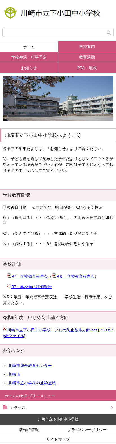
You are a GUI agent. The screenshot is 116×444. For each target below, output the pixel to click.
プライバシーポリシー (87, 429)
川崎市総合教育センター (30, 365)
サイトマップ (58, 439)
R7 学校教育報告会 (29, 276)
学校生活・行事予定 (29, 57)
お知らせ (29, 68)
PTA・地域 (87, 68)
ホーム (29, 47)
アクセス (18, 407)
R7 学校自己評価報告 (31, 287)
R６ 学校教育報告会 (75, 276)
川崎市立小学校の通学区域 (32, 383)
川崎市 (14, 374)
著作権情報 (29, 429)
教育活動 (87, 57)
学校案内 (87, 46)
